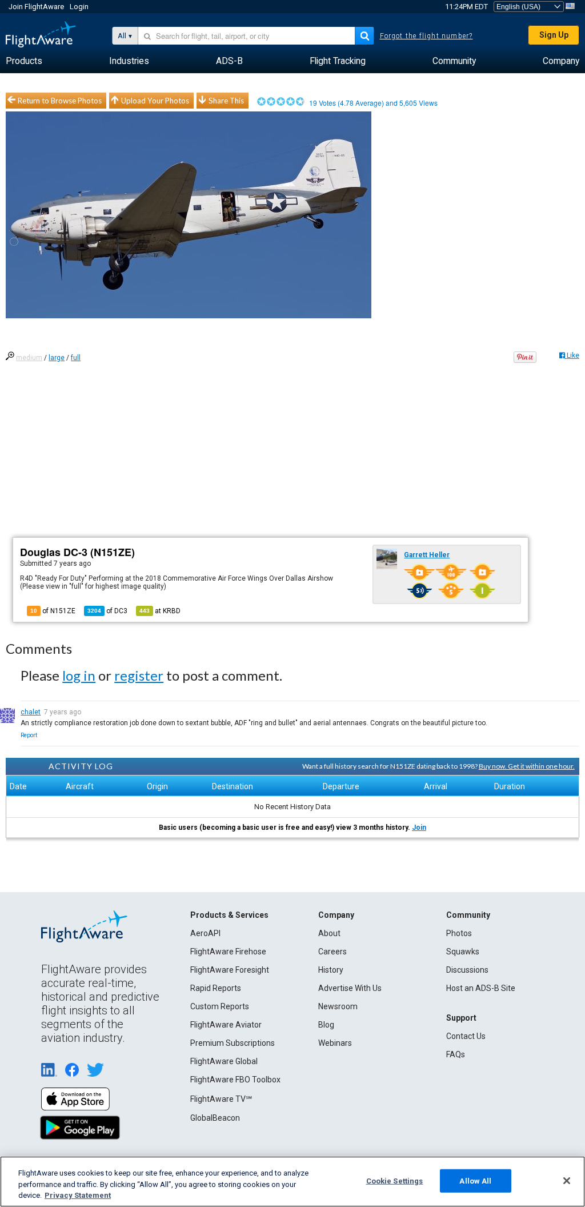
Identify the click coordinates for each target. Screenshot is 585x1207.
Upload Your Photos (155, 100)
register (138, 675)
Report (29, 735)
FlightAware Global (224, 1061)
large (57, 358)
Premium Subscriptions (232, 1043)
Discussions (467, 969)
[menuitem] (24, 61)
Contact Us (466, 1036)
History (330, 969)
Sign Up (553, 34)
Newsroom (338, 1006)
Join (419, 828)
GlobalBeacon (215, 1117)
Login (79, 6)
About (329, 933)
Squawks (462, 951)
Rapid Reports (215, 988)
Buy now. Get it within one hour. (527, 766)
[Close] (566, 1180)
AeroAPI (205, 933)
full (76, 358)
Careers (332, 951)
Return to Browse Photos (60, 100)
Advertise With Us (350, 988)
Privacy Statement (78, 1195)
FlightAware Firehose (228, 951)
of (107, 611)
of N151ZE (52, 611)
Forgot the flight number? (426, 36)
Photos (459, 933)
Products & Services (229, 915)
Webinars (335, 1043)
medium (29, 358)
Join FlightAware (36, 6)
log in (78, 675)
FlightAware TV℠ (221, 1099)
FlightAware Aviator (226, 1024)
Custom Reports (219, 1006)
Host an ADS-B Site (480, 988)
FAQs (455, 1054)
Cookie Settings (394, 1180)
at (160, 611)
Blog (326, 1024)
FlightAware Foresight (229, 969)
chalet (31, 712)
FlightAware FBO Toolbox (235, 1079)
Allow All (475, 1180)
